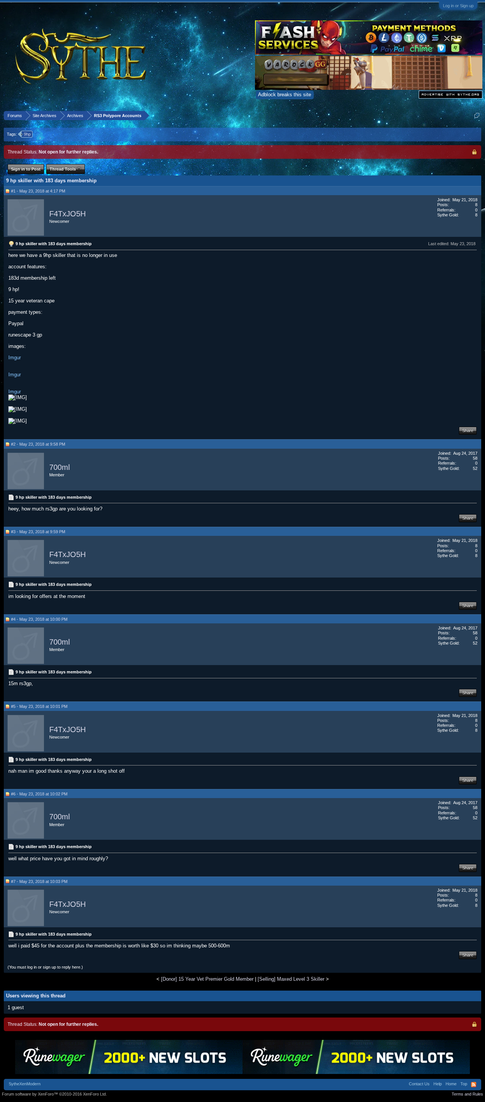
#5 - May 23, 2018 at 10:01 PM (39, 706)
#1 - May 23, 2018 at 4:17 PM (38, 191)
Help (437, 1084)
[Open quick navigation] (476, 115)
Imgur (14, 357)
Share (467, 430)
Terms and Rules (467, 1094)
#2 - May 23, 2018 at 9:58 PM (38, 444)
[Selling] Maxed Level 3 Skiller (291, 979)
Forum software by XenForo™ (54, 1094)
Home (451, 1084)
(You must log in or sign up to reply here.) (45, 967)
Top (463, 1084)
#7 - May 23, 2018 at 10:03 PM (39, 881)
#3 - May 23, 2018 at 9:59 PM (38, 531)
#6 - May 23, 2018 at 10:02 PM (39, 794)
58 (475, 458)
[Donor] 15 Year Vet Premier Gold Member (207, 979)
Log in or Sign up (458, 5)
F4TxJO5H (67, 214)
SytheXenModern (25, 1084)
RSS (473, 1084)
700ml (59, 467)
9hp (27, 134)
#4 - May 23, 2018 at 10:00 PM (39, 619)
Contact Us (419, 1084)
